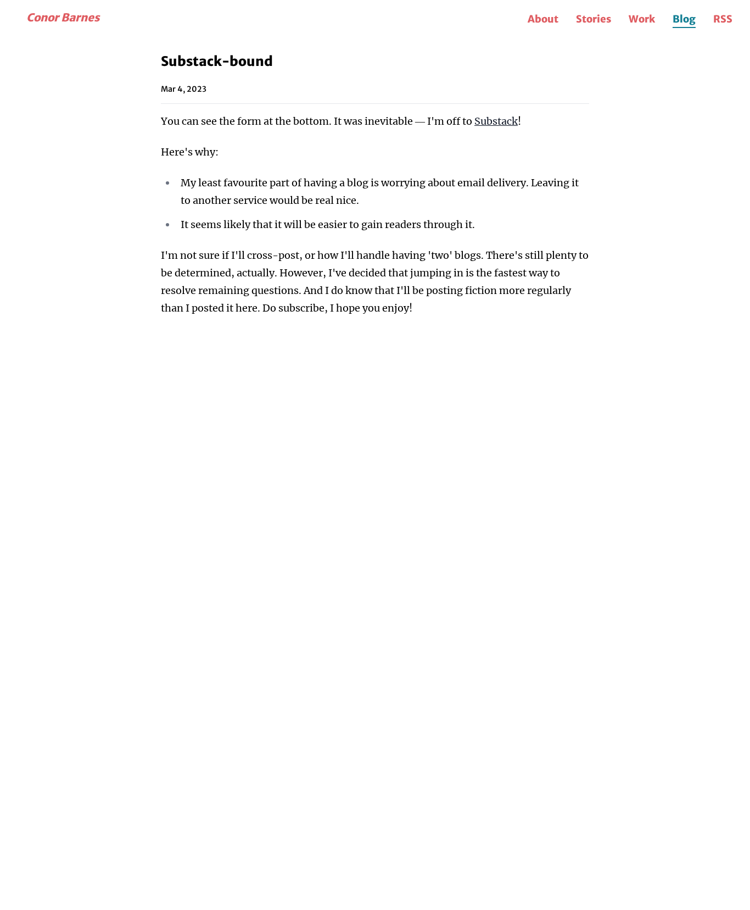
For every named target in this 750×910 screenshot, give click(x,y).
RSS (722, 19)
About (543, 19)
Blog (684, 19)
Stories (593, 19)
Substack (496, 121)
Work (642, 19)
